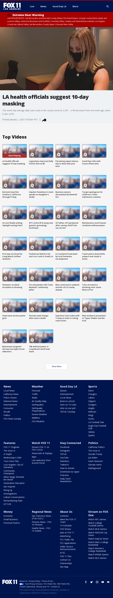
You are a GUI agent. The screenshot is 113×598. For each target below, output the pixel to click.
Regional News (41, 511)
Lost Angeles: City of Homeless (13, 466)
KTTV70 (7, 504)
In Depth (8, 454)
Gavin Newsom (95, 461)
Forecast (36, 390)
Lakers (91, 397)
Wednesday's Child (12, 457)
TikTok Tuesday (67, 411)
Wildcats (92, 411)
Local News (9, 390)
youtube (102, 582)
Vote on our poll (67, 408)
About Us (66, 511)
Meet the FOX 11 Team (68, 520)
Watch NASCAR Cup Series (97, 534)
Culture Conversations (14, 497)
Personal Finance (12, 522)
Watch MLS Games (97, 558)
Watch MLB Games (97, 529)
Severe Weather (39, 414)
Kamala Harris (95, 464)
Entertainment (10, 404)
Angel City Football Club (97, 427)
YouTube (64, 457)
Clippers (92, 401)
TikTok (63, 454)
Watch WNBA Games (98, 554)
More (75, 6)
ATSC (62, 552)
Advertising (65, 536)
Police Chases (10, 397)
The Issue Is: (9, 450)
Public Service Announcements (68, 548)
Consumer (8, 408)
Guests (63, 390)
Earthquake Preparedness (38, 409)
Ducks (91, 418)
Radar (34, 397)
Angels (91, 408)
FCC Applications (68, 543)
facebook (86, 582)
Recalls (7, 411)
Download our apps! (69, 471)
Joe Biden (92, 457)
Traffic (35, 394)
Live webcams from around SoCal (41, 461)
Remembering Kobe (13, 500)
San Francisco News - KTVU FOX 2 (42, 517)
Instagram (65, 450)
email (108, 582)
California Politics (96, 447)
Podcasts (64, 475)
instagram (97, 582)
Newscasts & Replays (42, 453)
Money (8, 511)
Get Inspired (9, 486)
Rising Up (8, 490)
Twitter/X (64, 464)
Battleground (94, 468)
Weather (37, 386)
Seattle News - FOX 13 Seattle (41, 529)
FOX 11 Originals (11, 447)
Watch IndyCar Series (98, 538)
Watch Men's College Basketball (98, 543)
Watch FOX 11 (41, 443)
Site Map (64, 566)
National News (11, 401)
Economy (8, 515)
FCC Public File (67, 539)
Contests (64, 515)
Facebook (64, 447)
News (7, 386)
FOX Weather (38, 421)
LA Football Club (96, 422)
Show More (56, 366)
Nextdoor (64, 461)
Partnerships (66, 563)
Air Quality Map (39, 401)
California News (11, 394)
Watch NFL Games (97, 519)
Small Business (11, 519)
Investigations (10, 493)
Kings (90, 415)
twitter (91, 582)
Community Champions (9, 472)
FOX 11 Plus (66, 556)
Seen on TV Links (68, 404)
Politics (7, 415)
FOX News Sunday (12, 418)
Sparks (91, 435)
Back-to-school (67, 401)
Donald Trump (95, 454)
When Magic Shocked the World (14, 478)
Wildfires (36, 417)
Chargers (92, 394)
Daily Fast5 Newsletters (66, 480)
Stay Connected (70, 443)
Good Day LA (68, 386)
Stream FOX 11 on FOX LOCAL (40, 448)
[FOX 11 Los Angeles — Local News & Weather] (13, 6)
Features (9, 443)
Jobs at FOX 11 (67, 532)
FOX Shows (65, 529)
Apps (34, 456)
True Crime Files (11, 461)
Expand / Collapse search (107, 6)
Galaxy (91, 431)
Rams (91, 390)
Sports (92, 386)
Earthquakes (38, 404)
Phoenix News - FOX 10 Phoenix (41, 523)
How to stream (67, 468)
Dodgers (92, 404)
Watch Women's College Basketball (97, 549)
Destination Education (14, 483)
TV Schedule (66, 525)
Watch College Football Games (95, 524)
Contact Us (65, 559)
